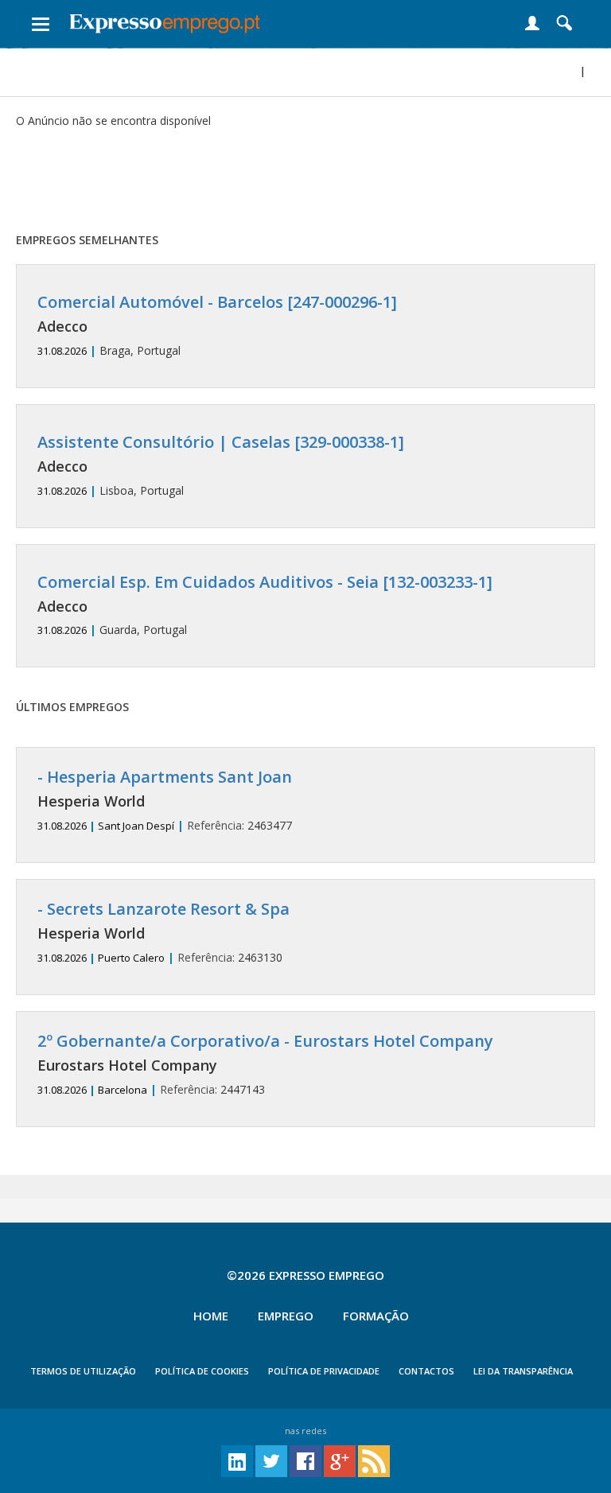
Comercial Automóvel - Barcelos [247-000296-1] (217, 302)
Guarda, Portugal (264, 605)
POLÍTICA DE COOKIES (202, 1371)
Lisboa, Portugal (220, 466)
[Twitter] (271, 1460)
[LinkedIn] (237, 1460)
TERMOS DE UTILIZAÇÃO (83, 1371)
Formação (376, 1316)
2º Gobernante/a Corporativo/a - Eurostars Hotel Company (265, 1041)
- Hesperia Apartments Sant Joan (164, 776)
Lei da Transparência (523, 1371)
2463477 (164, 800)
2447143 (265, 1064)
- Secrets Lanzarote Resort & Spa (163, 909)
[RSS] (374, 1460)
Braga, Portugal (217, 326)
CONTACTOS (426, 1371)
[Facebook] (305, 1460)
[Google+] (340, 1460)
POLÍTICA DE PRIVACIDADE (323, 1371)
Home (210, 1316)
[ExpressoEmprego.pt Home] (164, 20)
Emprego (285, 1316)
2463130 (163, 932)
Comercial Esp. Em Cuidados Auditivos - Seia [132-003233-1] (264, 582)
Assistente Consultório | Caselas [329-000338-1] (220, 442)
